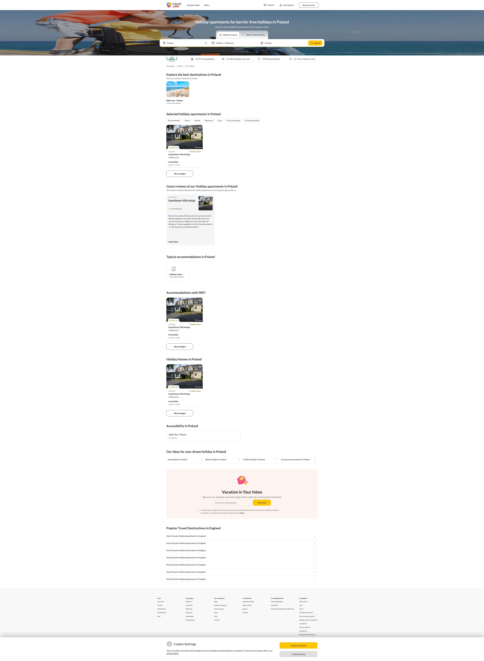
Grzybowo (172, 197)
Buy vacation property (307, 616)
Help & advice (247, 605)
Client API (274, 605)
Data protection (304, 627)
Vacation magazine (220, 605)
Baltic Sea (189, 609)
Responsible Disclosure (307, 635)
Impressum (303, 631)
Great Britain (161, 612)
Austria (159, 605)
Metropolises (190, 620)
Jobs (300, 605)
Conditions (303, 624)
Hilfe (215, 612)
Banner (245, 609)
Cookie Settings (298, 654)
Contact (217, 620)
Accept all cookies (298, 645)
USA (158, 616)
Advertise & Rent (248, 602)
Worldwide (189, 616)
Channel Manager (277, 602)
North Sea (189, 605)
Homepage (170, 66)
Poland (179, 66)
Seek (215, 602)
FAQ (215, 616)
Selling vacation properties (308, 620)
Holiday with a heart (306, 612)
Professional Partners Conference (282, 609)
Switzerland (161, 609)
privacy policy (172, 653)
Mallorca (189, 602)
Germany (160, 602)
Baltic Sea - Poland (174, 100)
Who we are (303, 602)
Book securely (219, 609)
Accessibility (190, 66)
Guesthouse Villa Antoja (179, 154)
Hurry (301, 609)
